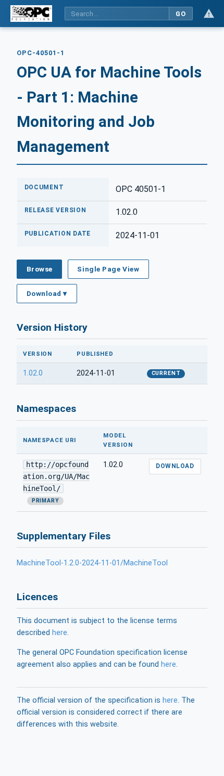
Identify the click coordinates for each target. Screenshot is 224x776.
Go (180, 14)
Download (175, 466)
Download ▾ (47, 293)
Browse (40, 269)
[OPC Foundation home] (31, 13)
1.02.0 (33, 373)
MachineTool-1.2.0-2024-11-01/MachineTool (92, 563)
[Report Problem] (209, 13)
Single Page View (108, 269)
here (59, 632)
